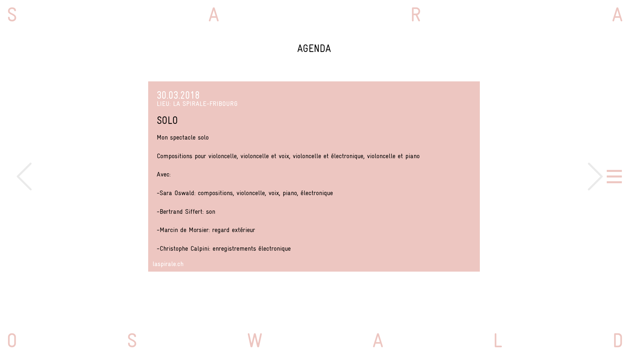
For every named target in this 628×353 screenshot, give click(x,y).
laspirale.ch (167, 264)
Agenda (314, 48)
